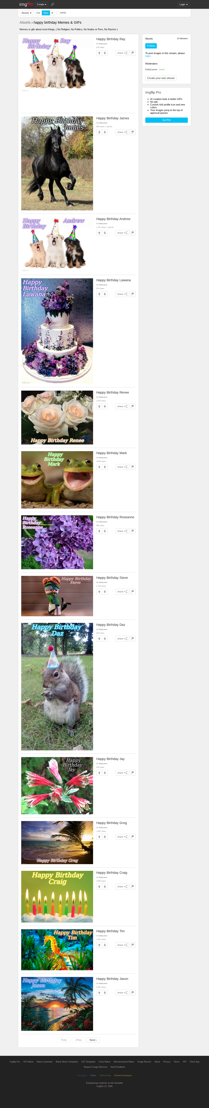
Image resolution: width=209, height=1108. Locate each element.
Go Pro (166, 120)
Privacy (166, 1062)
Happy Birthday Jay (110, 759)
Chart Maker (104, 1062)
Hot (38, 12)
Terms (177, 1062)
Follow (151, 45)
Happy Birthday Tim (110, 931)
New (45, 12)
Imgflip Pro (15, 1062)
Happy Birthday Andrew (113, 219)
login (147, 56)
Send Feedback (117, 1067)
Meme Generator (45, 1062)
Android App (105, 1075)
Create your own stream (161, 78)
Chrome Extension (123, 1075)
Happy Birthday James (112, 118)
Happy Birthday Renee (112, 392)
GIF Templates (88, 1062)
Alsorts (25, 12)
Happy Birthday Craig (111, 872)
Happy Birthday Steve (112, 577)
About (157, 1062)
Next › (93, 1040)
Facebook (82, 1075)
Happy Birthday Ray (110, 39)
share (120, 53)
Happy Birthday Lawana (113, 280)
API (184, 1062)
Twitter (93, 1075)
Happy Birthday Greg (111, 823)
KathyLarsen (155, 69)
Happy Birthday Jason (112, 979)
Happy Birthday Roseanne (115, 517)
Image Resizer (144, 1062)
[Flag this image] (133, 53)
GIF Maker (28, 1062)
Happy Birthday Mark (111, 453)
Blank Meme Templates (67, 1062)
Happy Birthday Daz (110, 624)
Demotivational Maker (124, 1062)
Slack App (194, 1062)
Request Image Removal (95, 1067)
